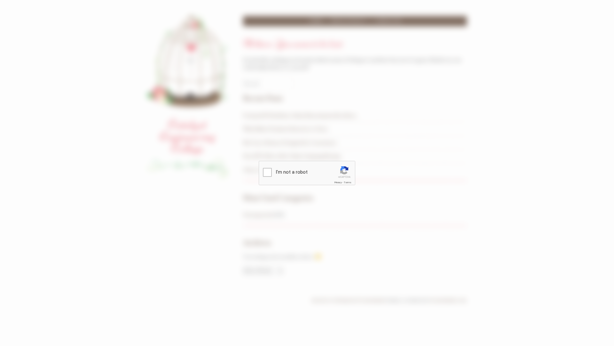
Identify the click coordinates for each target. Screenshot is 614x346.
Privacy (338, 182)
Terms (347, 182)
